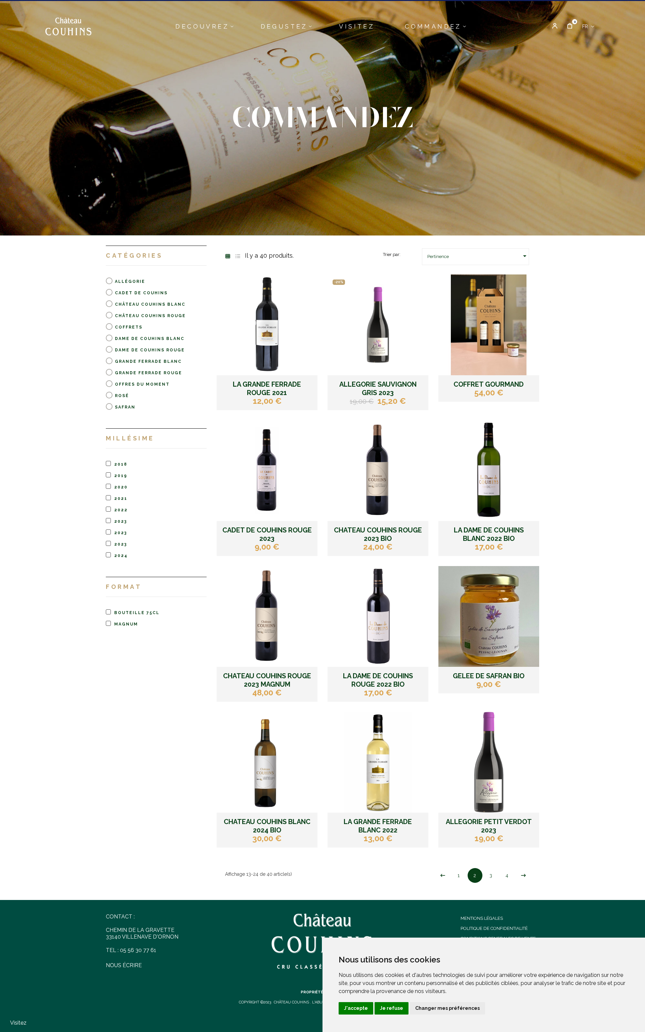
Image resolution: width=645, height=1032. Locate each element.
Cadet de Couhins (141, 293)
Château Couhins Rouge (150, 315)
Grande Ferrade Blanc (148, 361)
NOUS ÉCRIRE (124, 965)
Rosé (122, 395)
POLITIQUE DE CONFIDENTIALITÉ (494, 928)
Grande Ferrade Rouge (148, 373)
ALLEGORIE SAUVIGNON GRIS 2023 (378, 388)
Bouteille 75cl (137, 612)
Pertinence (478, 256)
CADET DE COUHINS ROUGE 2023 (267, 534)
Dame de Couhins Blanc (149, 338)
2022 (121, 510)
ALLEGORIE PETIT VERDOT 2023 (489, 826)
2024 (121, 555)
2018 (120, 464)
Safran (125, 407)
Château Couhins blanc (150, 304)
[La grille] (227, 256)
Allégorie (130, 281)
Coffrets (128, 327)
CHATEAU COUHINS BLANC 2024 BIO (267, 826)
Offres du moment (142, 384)
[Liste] (237, 256)
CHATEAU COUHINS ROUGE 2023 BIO (378, 534)
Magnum (126, 624)
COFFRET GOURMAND (489, 384)
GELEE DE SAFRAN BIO (488, 676)
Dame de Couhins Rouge (150, 350)
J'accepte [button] (356, 1008)
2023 (120, 521)
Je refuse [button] (391, 1008)
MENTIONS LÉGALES (482, 918)
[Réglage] (554, 26)
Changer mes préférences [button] (447, 1008)
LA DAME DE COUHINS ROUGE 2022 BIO (378, 680)
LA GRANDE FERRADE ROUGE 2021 (267, 388)
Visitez (18, 1023)
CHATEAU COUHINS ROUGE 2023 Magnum (267, 680)
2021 (120, 498)
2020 (121, 487)
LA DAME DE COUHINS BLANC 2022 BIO (489, 534)
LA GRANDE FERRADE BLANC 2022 (378, 826)
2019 (120, 475)
